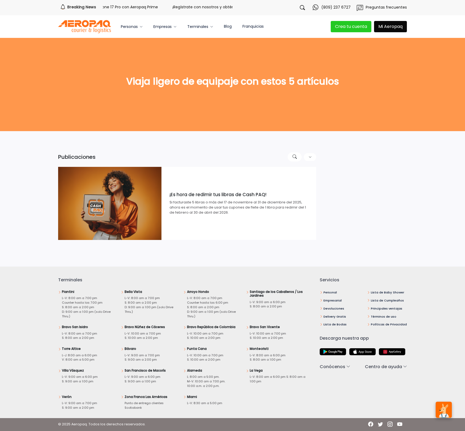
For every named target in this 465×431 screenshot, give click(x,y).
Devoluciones (333, 308)
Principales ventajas (386, 308)
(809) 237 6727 (336, 7)
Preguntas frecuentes (386, 7)
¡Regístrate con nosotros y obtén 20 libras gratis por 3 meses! (222, 7)
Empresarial (332, 300)
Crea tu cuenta (351, 26)
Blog (228, 26)
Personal (330, 292)
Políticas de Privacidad (389, 324)
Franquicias (253, 26)
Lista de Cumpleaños (387, 300)
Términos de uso (383, 316)
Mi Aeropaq (390, 26)
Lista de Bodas (335, 324)
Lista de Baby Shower (387, 292)
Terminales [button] (197, 26)
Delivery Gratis (334, 316)
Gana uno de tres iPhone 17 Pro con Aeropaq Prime (102, 7)
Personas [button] (129, 26)
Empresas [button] (162, 26)
